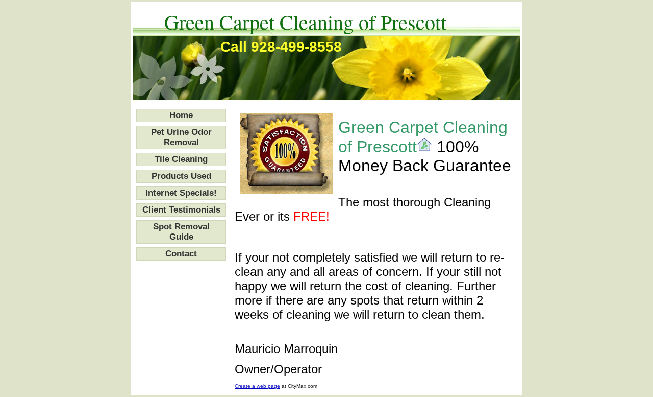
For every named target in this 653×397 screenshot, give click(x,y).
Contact (181, 254)
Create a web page (257, 386)
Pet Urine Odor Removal (181, 137)
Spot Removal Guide (181, 232)
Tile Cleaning (181, 159)
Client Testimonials (181, 210)
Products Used (181, 176)
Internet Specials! (181, 193)
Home (181, 115)
